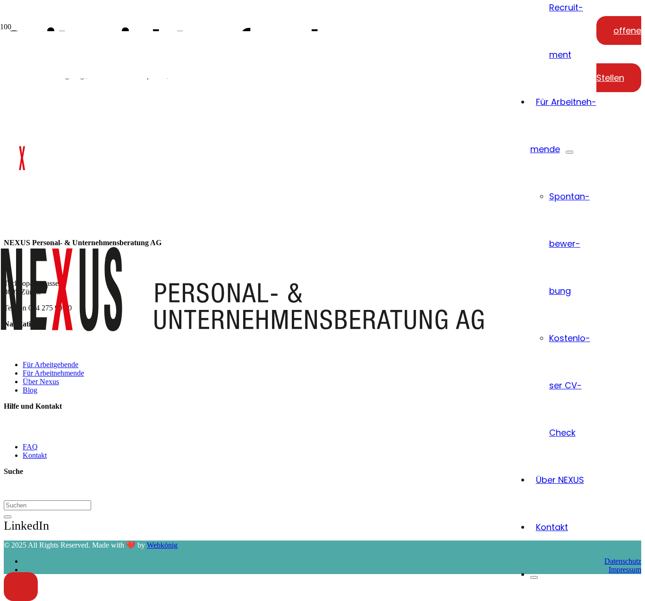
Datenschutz (622, 561)
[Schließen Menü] (534, 577)
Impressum (625, 570)
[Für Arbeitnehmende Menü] (569, 152)
